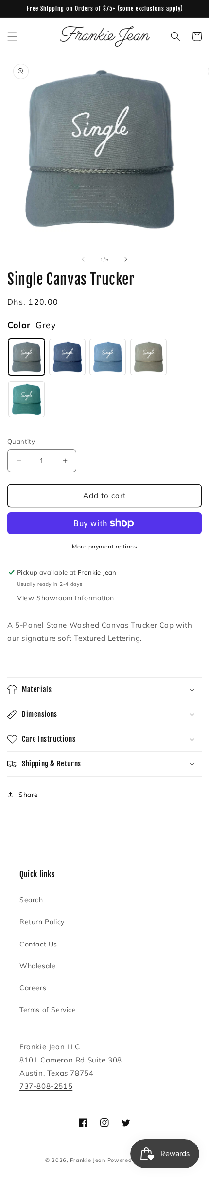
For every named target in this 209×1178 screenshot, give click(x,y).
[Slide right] (126, 259)
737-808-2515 (45, 1086)
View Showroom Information (65, 598)
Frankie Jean (87, 1160)
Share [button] (28, 794)
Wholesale (37, 966)
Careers (32, 987)
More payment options (104, 546)
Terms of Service (47, 1009)
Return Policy (42, 921)
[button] (12, 36)
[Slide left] (83, 259)
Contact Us (38, 944)
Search (31, 900)
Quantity (21, 441)
